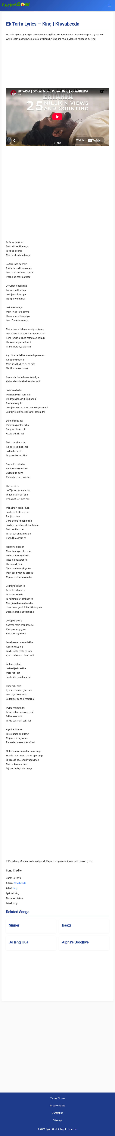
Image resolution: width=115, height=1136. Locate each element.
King (15, 888)
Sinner (14, 925)
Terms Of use (57, 1098)
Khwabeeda (20, 883)
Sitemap (57, 1120)
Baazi (66, 925)
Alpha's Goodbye (75, 942)
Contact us (57, 1113)
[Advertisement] (57, 62)
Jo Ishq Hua (18, 942)
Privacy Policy (57, 1105)
